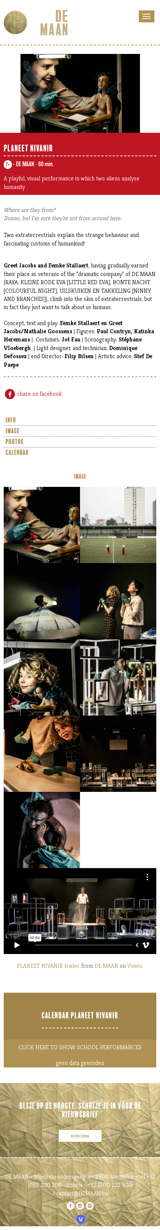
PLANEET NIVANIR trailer (48, 966)
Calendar (17, 453)
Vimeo (134, 966)
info (11, 420)
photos (14, 442)
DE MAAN (106, 966)
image (13, 431)
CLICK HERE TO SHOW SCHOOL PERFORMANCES (80, 1047)
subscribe (80, 1136)
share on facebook (39, 394)
